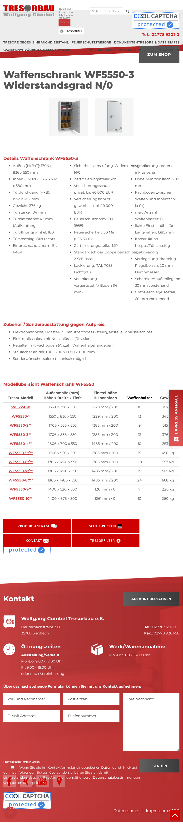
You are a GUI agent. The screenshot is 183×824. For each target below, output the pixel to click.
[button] (10, 812)
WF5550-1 (21, 416)
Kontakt (65, 9)
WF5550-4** (21, 443)
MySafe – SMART (66, 15)
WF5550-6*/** (21, 462)
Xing (26, 781)
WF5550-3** (20, 434)
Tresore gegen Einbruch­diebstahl (36, 42)
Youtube (42, 781)
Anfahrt (59, 781)
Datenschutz (126, 811)
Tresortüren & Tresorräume (115, 50)
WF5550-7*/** (21, 471)
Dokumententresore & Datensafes (146, 42)
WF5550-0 (20, 407)
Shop (64, 22)
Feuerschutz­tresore (91, 42)
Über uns (66, 12)
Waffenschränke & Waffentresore (36, 50)
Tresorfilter (73, 31)
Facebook (9, 781)
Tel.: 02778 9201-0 (160, 34)
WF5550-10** (20, 498)
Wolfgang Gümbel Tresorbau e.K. (28, 11)
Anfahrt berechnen (151, 599)
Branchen (169, 50)
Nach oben (175, 815)
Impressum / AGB (162, 811)
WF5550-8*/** (21, 480)
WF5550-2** (20, 425)
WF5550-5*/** (21, 453)
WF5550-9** (20, 489)
